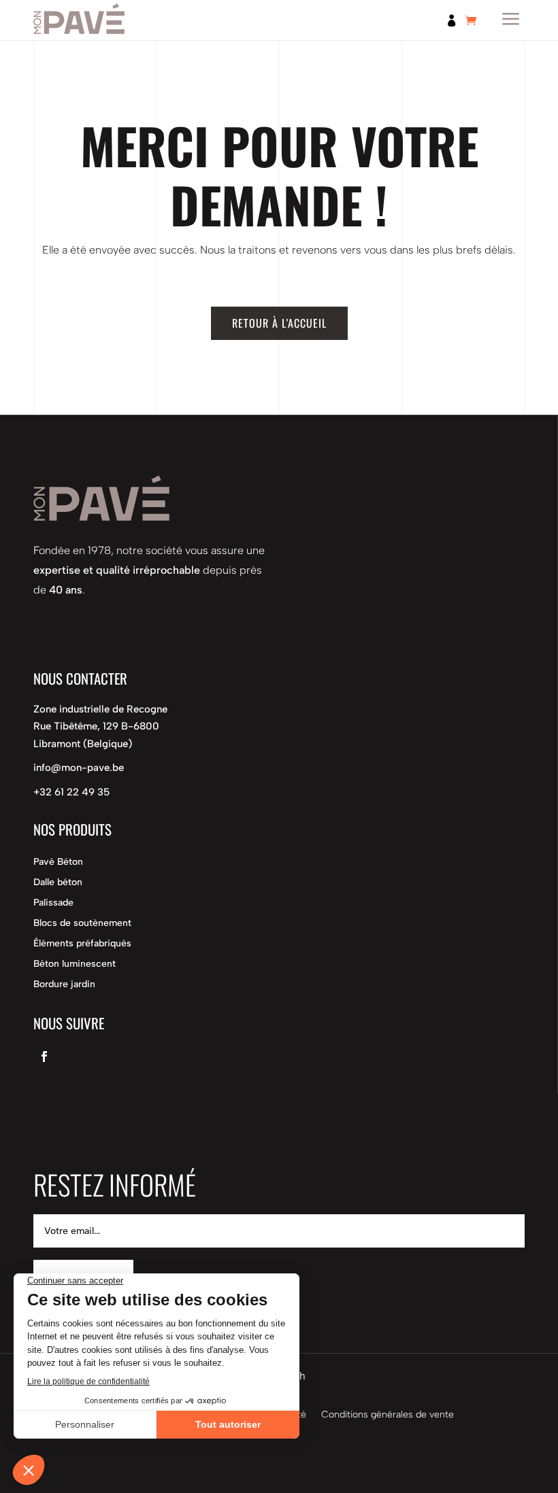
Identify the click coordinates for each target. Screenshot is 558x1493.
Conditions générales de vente (387, 1415)
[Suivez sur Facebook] (44, 1056)
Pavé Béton (58, 862)
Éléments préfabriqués (82, 944)
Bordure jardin (64, 985)
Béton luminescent (74, 964)
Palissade (53, 903)
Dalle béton (57, 883)
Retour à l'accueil (279, 323)
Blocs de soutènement (82, 924)
